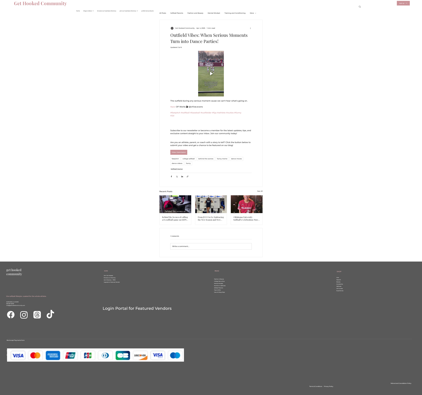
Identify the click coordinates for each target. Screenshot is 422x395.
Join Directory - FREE (110, 280)
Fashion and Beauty (195, 13)
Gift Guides (339, 288)
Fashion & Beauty (219, 279)
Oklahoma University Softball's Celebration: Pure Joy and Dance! (245, 218)
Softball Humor (177, 169)
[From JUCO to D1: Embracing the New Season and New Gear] (211, 204)
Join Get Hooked (108, 275)
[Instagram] (24, 315)
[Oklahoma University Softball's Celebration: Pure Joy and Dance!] (247, 204)
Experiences (339, 290)
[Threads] (37, 315)
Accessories (339, 284)
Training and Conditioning (235, 13)
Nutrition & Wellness (220, 285)
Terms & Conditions (316, 386)
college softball (189, 159)
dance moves (236, 159)
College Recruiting (219, 281)
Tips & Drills (217, 290)
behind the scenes (205, 159)
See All (260, 191)
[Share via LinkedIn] (182, 176)
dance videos (177, 163)
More (252, 13)
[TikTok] (50, 315)
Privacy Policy (329, 386)
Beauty (338, 282)
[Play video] (211, 73)
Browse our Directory (110, 277)
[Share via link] (187, 176)
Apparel (338, 279)
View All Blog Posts (219, 292)
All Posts (162, 13)
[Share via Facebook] (171, 176)
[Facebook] (11, 315)
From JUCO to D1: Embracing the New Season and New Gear (211, 218)
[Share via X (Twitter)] (177, 176)
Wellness (338, 286)
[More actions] (250, 28)
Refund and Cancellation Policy (401, 383)
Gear (337, 277)
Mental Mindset (214, 13)
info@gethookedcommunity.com (15, 305)
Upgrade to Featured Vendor (112, 282)
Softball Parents (176, 13)
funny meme (222, 159)
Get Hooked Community (40, 3)
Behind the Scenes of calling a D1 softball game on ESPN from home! (175, 218)
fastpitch (175, 159)
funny (188, 163)
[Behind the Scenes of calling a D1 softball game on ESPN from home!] (175, 204)
